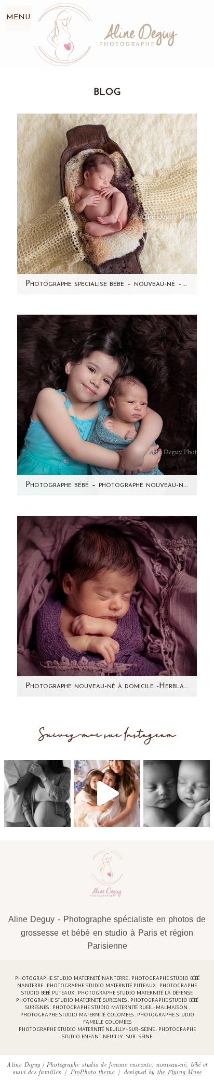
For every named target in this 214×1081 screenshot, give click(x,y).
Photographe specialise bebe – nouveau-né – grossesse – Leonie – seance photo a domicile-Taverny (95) (107, 284)
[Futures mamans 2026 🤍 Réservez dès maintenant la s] (176, 793)
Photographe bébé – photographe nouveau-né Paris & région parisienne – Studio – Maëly (107, 485)
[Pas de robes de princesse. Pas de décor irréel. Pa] (37, 793)
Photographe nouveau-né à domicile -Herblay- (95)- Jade (107, 686)
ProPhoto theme (92, 1071)
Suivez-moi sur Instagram (107, 735)
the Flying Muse (179, 1071)
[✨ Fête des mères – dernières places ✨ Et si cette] (107, 793)
